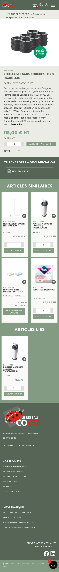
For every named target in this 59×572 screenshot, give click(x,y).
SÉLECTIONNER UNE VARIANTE (14, 311)
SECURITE (7, 486)
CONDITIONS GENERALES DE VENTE (19, 527)
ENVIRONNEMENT (11, 481)
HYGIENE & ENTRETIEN (13, 471)
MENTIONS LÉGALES (12, 517)
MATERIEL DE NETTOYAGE (14, 476)
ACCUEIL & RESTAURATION (14, 466)
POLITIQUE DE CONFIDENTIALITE (18, 522)
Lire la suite (16, 124)
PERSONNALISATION (12, 491)
